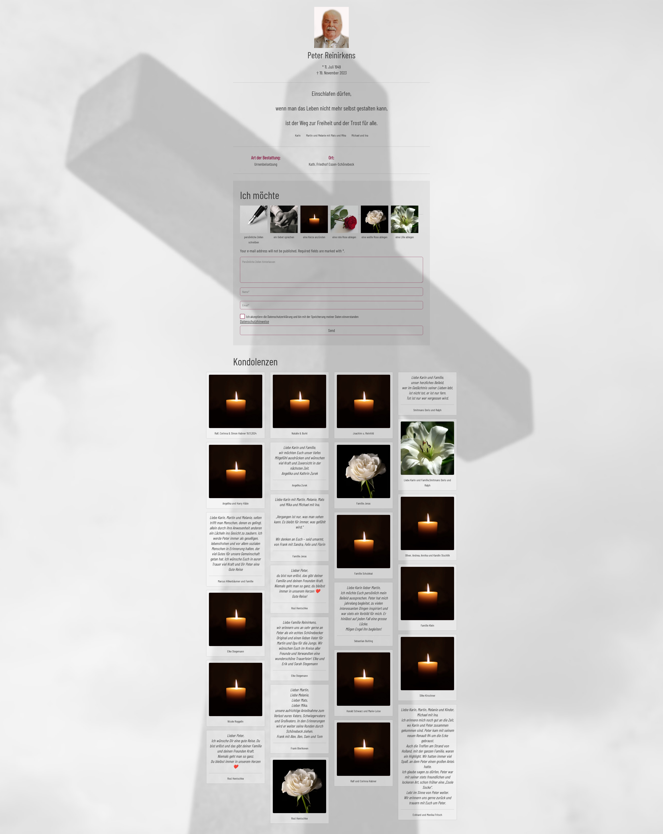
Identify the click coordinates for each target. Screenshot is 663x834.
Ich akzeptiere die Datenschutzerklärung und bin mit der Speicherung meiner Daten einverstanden (302, 316)
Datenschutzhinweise (254, 321)
